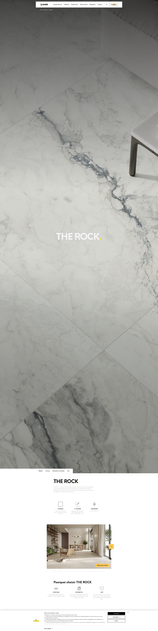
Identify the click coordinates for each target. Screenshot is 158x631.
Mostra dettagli (47, 628)
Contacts (47, 470)
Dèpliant (41, 470)
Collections (46, 9)
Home (41, 9)
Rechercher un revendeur (59, 470)
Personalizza (115, 617)
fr (106, 4)
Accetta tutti (116, 613)
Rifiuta (116, 620)
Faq (68, 470)
